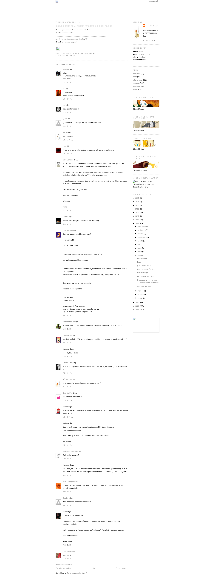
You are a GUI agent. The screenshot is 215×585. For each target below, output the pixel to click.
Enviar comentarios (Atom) (77, 573)
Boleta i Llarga (142, 273)
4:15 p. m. (67, 112)
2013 (137, 205)
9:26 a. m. (67, 445)
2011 (137, 212)
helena (65, 512)
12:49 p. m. (68, 356)
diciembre (141, 226)
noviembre (142, 230)
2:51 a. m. (67, 343)
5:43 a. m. (67, 224)
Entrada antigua (122, 568)
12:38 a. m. (68, 153)
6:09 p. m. (67, 315)
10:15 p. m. (68, 140)
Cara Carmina (68, 160)
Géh (64, 89)
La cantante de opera (145, 276)
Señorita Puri (67, 393)
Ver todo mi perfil (149, 40)
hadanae (66, 69)
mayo (140, 252)
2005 (137, 310)
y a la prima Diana (144, 265)
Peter (139, 262)
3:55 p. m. (67, 475)
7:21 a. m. (67, 373)
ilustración (136, 74)
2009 (137, 220)
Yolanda (66, 407)
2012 (137, 209)
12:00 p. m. (68, 400)
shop (141, 51)
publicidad (136, 86)
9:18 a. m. (67, 387)
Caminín (66, 498)
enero (140, 298)
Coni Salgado (68, 230)
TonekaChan (67, 335)
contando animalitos (144, 286)
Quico (65, 119)
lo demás (70, 56)
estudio (147, 54)
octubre (141, 234)
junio (139, 248)
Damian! (66, 217)
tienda (135, 89)
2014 (137, 202)
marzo (140, 291)
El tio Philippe (142, 258)
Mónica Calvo (68, 379)
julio (139, 244)
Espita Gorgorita (69, 481)
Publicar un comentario (64, 564)
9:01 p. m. (67, 505)
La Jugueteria (68, 551)
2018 (137, 198)
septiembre (142, 237)
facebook (142, 57)
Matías (65, 132)
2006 (137, 306)
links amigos (137, 80)
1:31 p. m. (67, 82)
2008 (137, 223)
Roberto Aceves (69, 322)
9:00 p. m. (67, 492)
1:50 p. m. (67, 99)
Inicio (94, 568)
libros (135, 77)
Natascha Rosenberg (71, 451)
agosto (140, 241)
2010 (137, 216)
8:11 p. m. (67, 329)
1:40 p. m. (67, 559)
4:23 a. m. (67, 210)
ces (64, 105)
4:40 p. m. (67, 126)
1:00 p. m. (67, 459)
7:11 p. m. (67, 545)
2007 (137, 302)
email (144, 60)
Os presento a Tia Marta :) (147, 269)
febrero (141, 294)
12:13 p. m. (68, 417)
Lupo (64, 146)
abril (139, 255)
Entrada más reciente (64, 568)
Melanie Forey (68, 363)
